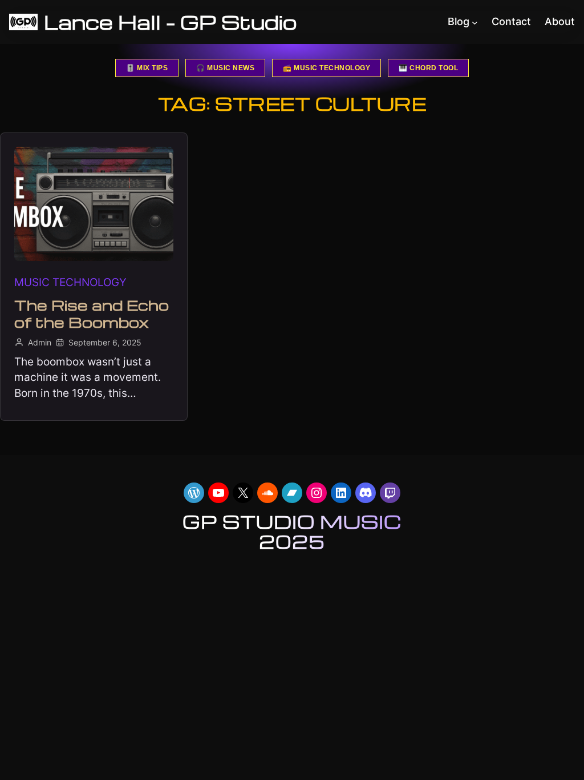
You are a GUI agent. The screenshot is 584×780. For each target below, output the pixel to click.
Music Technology (70, 282)
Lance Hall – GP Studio (170, 21)
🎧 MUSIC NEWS (225, 68)
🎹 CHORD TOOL (428, 68)
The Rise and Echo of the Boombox (91, 313)
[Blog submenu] (475, 22)
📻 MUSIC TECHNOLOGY (326, 68)
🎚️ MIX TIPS (147, 68)
